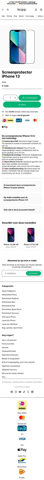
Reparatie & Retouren (10, 355)
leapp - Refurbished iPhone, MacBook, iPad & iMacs (25, 382)
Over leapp (29, 16)
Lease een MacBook (9, 324)
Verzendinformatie (9, 351)
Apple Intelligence (9, 291)
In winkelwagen (31, 98)
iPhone (9, 16)
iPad (15, 16)
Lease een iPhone (8, 320)
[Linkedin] (32, 391)
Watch (21, 16)
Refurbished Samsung (10, 313)
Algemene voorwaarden (11, 366)
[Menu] (2, 9)
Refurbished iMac (8, 302)
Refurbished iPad (8, 306)
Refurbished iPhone (9, 295)
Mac (3, 16)
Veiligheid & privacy (9, 370)
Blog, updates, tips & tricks (12, 328)
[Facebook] (11, 391)
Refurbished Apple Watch (11, 309)
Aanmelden (33, 273)
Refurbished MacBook (10, 298)
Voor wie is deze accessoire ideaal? (19, 210)
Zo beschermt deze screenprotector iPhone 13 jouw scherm (20, 186)
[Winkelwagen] (41, 9)
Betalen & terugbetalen (10, 359)
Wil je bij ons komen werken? (13, 373)
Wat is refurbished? (9, 340)
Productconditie (8, 344)
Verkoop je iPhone (9, 317)
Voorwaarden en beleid (22, 387)
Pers (3, 377)
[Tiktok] (24, 391)
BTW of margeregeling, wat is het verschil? (18, 362)
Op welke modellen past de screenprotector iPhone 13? (16, 198)
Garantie (5, 347)
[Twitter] (28, 391)
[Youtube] (20, 391)
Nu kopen (22, 104)
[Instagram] (15, 391)
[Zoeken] (7, 9)
